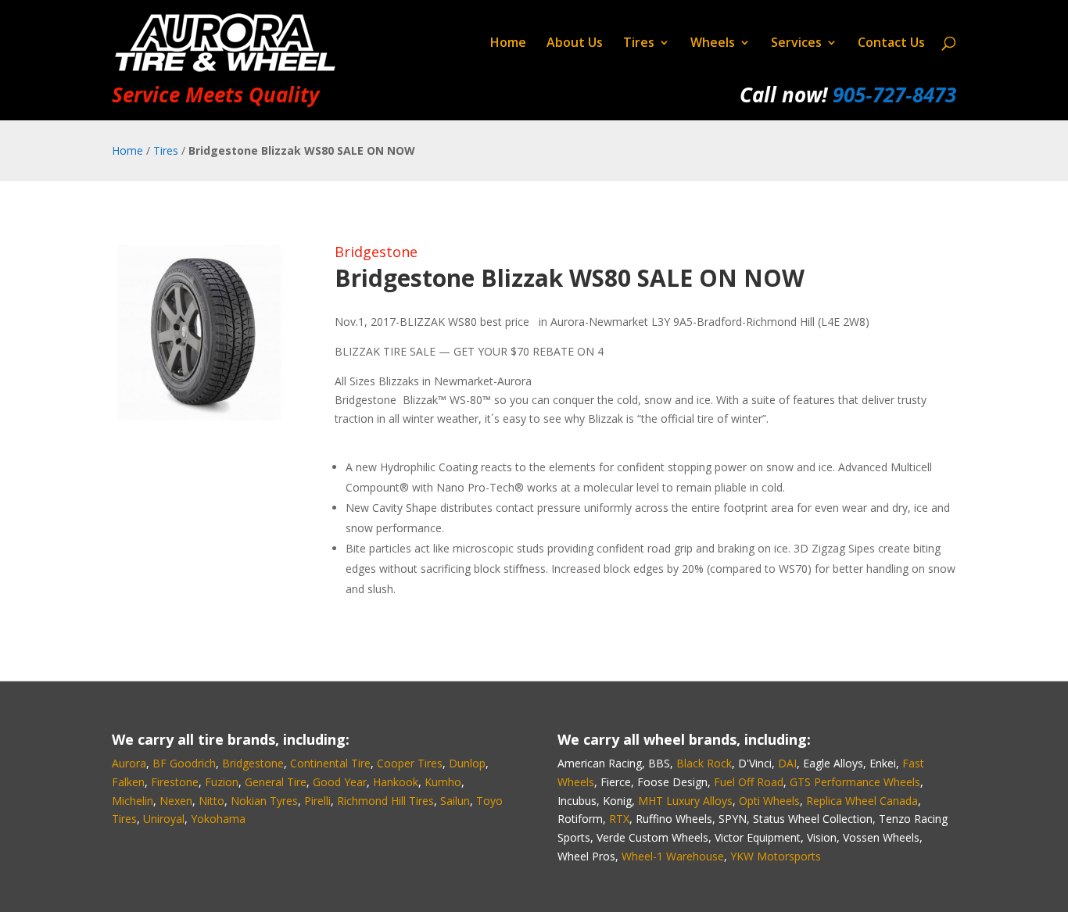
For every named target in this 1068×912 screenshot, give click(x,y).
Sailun (455, 800)
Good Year (340, 781)
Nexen (175, 800)
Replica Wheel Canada (862, 800)
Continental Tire (330, 763)
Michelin (132, 800)
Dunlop (467, 763)
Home (508, 44)
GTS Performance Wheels (855, 781)
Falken (128, 781)
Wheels (712, 44)
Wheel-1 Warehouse (673, 856)
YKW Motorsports (775, 856)
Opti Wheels (769, 800)
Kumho (443, 781)
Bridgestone (376, 251)
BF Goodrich (184, 763)
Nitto (211, 800)
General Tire (275, 781)
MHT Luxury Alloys (685, 800)
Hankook (395, 781)
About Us (575, 44)
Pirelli (317, 800)
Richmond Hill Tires (385, 800)
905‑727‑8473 (894, 94)
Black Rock (704, 763)
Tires (638, 44)
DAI (787, 763)
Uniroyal (164, 818)
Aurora (129, 763)
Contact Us (891, 44)
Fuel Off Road (748, 781)
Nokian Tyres (264, 800)
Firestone (175, 781)
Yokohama (218, 818)
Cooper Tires (410, 763)
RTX (619, 818)
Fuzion (221, 781)
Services (796, 44)
